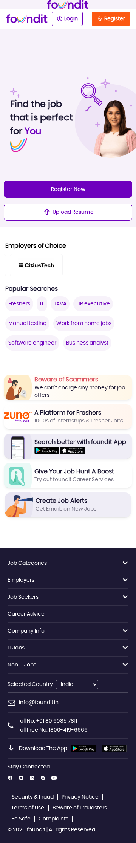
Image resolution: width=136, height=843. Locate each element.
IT (42, 303)
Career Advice (26, 614)
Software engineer (32, 343)
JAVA (60, 303)
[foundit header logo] (68, 4)
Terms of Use (27, 808)
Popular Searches (31, 289)
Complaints (53, 819)
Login (71, 18)
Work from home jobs (83, 323)
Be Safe (21, 819)
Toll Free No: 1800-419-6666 (52, 730)
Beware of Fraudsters (80, 808)
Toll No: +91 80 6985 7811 (47, 721)
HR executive (93, 303)
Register (114, 18)
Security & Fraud (33, 797)
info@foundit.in (39, 702)
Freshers (19, 303)
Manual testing (27, 323)
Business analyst (87, 343)
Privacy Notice (80, 797)
